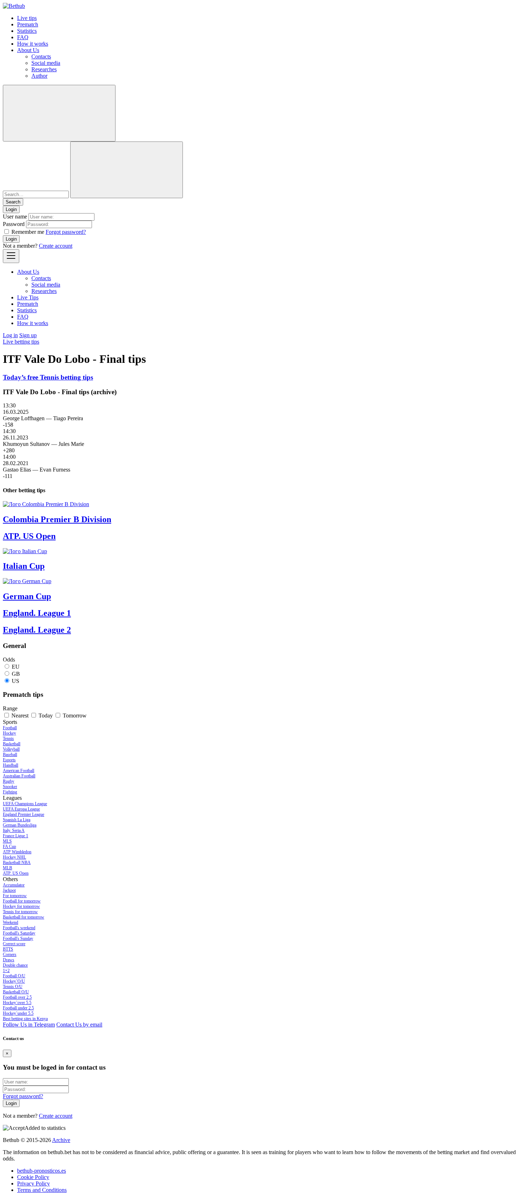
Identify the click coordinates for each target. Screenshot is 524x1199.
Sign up (28, 335)
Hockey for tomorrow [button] (21, 906)
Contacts (41, 56)
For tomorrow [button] (15, 895)
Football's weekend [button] (19, 927)
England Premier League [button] (23, 814)
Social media (45, 63)
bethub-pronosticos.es (41, 1171)
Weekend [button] (10, 922)
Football (10, 727)
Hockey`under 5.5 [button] (18, 1013)
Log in (10, 335)
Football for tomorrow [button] (22, 901)
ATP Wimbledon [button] (17, 851)
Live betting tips (21, 342)
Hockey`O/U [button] (14, 981)
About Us (28, 50)
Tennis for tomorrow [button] (20, 911)
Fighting (10, 791)
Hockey (9, 733)
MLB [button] (7, 867)
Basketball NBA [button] (17, 862)
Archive (61, 1140)
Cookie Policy (33, 1177)
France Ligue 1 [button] (15, 835)
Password (14, 224)
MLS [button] (7, 841)
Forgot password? (66, 232)
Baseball (10, 754)
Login (11, 239)
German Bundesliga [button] (19, 825)
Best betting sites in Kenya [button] (25, 1018)
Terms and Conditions (42, 1190)
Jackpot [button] (9, 890)
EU (16, 667)
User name (15, 216)
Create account (55, 246)
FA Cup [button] (9, 846)
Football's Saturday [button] (19, 933)
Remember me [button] (27, 232)
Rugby (8, 781)
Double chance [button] (15, 965)
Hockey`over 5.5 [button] (17, 1002)
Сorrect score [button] (14, 943)
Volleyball (11, 749)
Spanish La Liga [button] (16, 819)
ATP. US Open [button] (16, 873)
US (15, 681)
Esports (9, 759)
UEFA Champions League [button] (25, 803)
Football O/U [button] (14, 975)
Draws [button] (8, 959)
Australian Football (19, 775)
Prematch (27, 24)
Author (39, 76)
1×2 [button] (6, 970)
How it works (32, 44)
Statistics (27, 31)
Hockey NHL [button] (14, 857)
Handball (10, 765)
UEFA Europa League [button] (21, 809)
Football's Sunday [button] (18, 938)
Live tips (27, 18)
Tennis (8, 738)
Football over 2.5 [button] (17, 997)
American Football (18, 770)
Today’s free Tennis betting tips (48, 377)
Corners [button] (9, 954)
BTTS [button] (8, 949)
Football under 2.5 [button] (18, 1007)
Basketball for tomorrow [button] (23, 917)
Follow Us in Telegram (29, 1025)
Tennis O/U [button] (12, 986)
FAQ (23, 37)
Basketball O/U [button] (16, 991)
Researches (44, 69)
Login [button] (11, 209)
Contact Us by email (79, 1025)
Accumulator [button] (14, 884)
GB (16, 674)
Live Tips (27, 297)
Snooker (10, 786)
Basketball (11, 743)
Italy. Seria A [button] (14, 830)
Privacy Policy (33, 1183)
